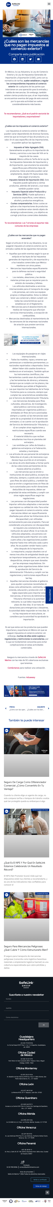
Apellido (7, 1005)
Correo (7, 1014)
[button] (49, 4)
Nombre (7, 996)
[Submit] (43, 1024)
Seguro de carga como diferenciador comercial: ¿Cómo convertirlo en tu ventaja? (25, 786)
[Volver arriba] (47, 1192)
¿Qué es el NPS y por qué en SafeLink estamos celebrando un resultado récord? (24, 866)
